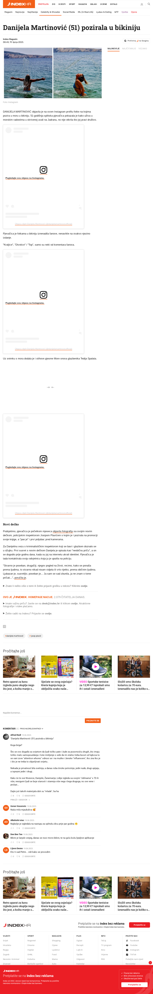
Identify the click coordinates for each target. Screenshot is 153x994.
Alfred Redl (15, 735)
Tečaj (103, 940)
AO (6, 822)
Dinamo (30, 945)
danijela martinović (14, 636)
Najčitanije (32, 12)
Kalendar (80, 964)
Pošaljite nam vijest (134, 959)
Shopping (56, 940)
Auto (54, 964)
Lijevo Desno (16, 848)
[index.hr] (19, 4)
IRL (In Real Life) (85, 12)
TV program (106, 945)
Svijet (5, 940)
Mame (55, 959)
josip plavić (35, 636)
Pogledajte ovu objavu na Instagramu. (25, 178)
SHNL (30, 954)
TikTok (133, 954)
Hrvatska (7, 945)
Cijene (103, 4)
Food (54, 954)
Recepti (79, 945)
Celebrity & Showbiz (50, 12)
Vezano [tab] (143, 49)
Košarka (31, 959)
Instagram (134, 950)
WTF (116, 12)
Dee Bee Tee (16, 834)
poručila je (20, 577)
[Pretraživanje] (148, 4)
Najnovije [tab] (114, 49)
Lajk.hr (79, 950)
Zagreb (6, 954)
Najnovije (20, 12)
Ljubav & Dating (103, 12)
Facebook (134, 940)
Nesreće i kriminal (11, 959)
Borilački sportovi (35, 964)
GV (6, 807)
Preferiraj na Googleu (138, 41)
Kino (103, 950)
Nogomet (31, 940)
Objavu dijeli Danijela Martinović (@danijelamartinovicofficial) (43, 224)
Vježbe (124, 12)
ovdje (74, 603)
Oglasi (93, 4)
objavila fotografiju (63, 531)
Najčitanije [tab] (129, 49)
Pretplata (43, 4)
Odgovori (80, 959)
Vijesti (62, 4)
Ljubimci (56, 950)
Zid (53, 4)
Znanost (6, 964)
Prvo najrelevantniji (30, 729)
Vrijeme (104, 954)
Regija (6, 950)
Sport (72, 4)
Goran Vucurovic (18, 806)
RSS (103, 959)
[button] (6, 665)
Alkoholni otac (17, 820)
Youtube (134, 945)
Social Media (69, 12)
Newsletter (131, 964)
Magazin (8, 12)
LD (6, 850)
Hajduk (30, 950)
